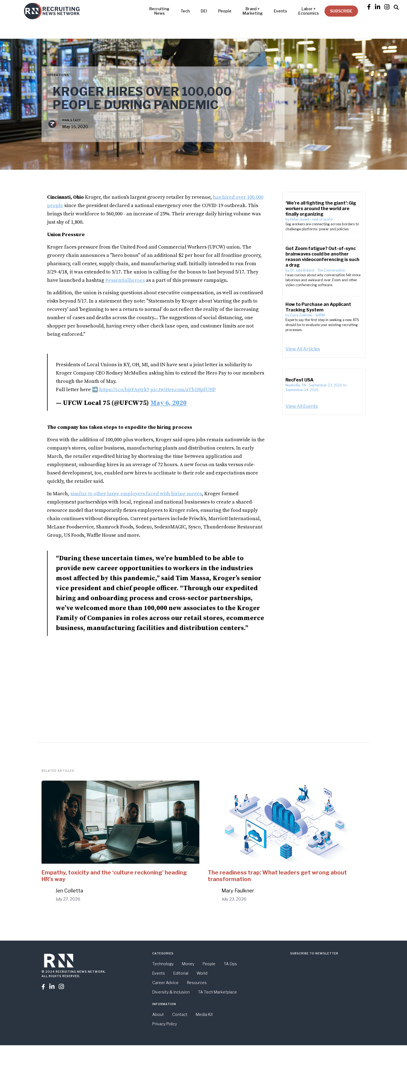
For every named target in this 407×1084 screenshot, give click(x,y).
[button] (396, 6)
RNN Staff (71, 120)
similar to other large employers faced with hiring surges (136, 494)
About (158, 1014)
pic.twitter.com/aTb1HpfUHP (183, 389)
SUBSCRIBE (341, 11)
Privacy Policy (164, 1023)
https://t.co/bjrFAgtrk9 (124, 389)
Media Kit (204, 1014)
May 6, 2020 (168, 403)
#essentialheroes (125, 280)
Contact (179, 1014)
